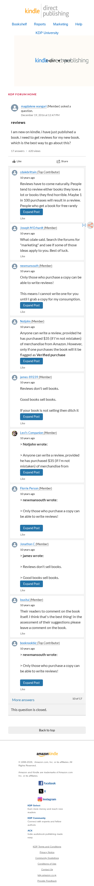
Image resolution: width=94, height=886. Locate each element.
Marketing (60, 24)
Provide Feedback (47, 881)
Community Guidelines (47, 858)
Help (78, 24)
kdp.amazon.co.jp (47, 875)
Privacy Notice (47, 852)
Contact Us (47, 869)
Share (64, 161)
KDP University (47, 33)
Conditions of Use (47, 863)
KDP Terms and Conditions (47, 846)
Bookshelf (19, 24)
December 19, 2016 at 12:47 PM (40, 115)
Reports (40, 24)
